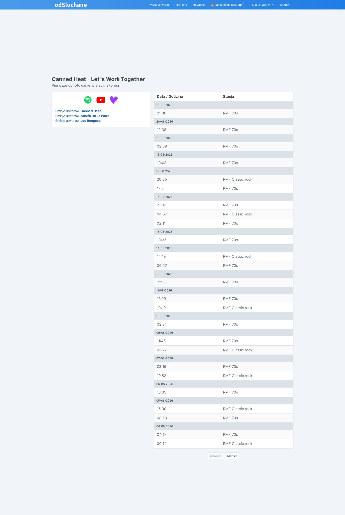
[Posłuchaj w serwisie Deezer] (113, 100)
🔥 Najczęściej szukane (228, 4)
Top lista (181, 4)
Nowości (199, 4)
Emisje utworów (78, 111)
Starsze (232, 455)
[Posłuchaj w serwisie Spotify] (88, 100)
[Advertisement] (101, 185)
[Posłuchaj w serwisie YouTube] (100, 100)
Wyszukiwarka (160, 4)
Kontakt (285, 4)
